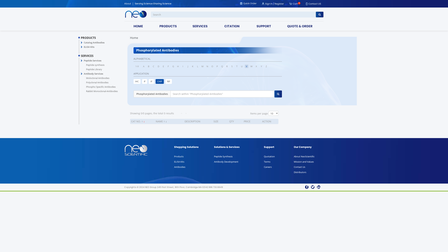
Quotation (269, 156)
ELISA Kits (89, 46)
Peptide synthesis (95, 64)
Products (179, 156)
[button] (81, 43)
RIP (168, 81)
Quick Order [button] (250, 4)
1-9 (137, 66)
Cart (295, 4)
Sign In (268, 4)
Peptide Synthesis (223, 156)
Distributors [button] (300, 172)
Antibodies (179, 167)
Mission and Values (304, 161)
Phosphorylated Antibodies (152, 94)
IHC (137, 81)
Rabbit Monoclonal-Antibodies (102, 91)
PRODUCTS (168, 26)
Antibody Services (93, 73)
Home (134, 38)
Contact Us (299, 167)
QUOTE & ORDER (300, 26)
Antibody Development (226, 161)
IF (144, 81)
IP (151, 81)
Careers (268, 167)
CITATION (232, 26)
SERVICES (200, 26)
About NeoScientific (304, 156)
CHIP (159, 81)
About (127, 3)
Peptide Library (94, 69)
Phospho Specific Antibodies (101, 86)
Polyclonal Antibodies (97, 82)
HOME (138, 26)
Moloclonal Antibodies (97, 78)
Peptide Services (92, 60)
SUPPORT (264, 26)
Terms (267, 161)
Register (279, 4)
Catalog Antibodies (94, 42)
